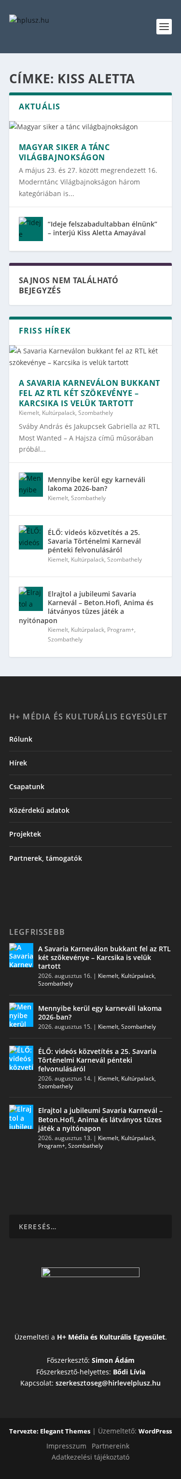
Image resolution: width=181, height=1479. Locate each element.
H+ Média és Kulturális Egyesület (111, 1337)
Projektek (25, 834)
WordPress (155, 1431)
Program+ (120, 629)
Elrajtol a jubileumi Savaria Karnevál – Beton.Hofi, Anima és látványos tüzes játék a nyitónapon (86, 607)
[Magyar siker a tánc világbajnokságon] (90, 127)
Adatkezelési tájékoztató (90, 1457)
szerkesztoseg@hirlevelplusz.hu (108, 1383)
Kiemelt (29, 413)
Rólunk (20, 739)
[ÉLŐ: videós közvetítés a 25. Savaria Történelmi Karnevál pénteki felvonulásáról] (31, 537)
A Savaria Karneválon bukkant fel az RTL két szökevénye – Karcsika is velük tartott (89, 393)
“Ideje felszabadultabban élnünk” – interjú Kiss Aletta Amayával (102, 228)
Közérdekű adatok (39, 810)
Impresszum (66, 1445)
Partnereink (110, 1445)
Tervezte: (24, 1431)
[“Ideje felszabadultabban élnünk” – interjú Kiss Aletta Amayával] (31, 229)
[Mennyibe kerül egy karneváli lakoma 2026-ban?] (31, 485)
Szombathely (95, 413)
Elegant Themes (65, 1431)
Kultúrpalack (58, 413)
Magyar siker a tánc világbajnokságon (64, 152)
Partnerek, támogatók (45, 858)
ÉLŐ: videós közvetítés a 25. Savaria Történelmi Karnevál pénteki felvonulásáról (94, 541)
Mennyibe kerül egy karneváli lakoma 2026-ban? (96, 484)
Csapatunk (26, 786)
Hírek (18, 762)
